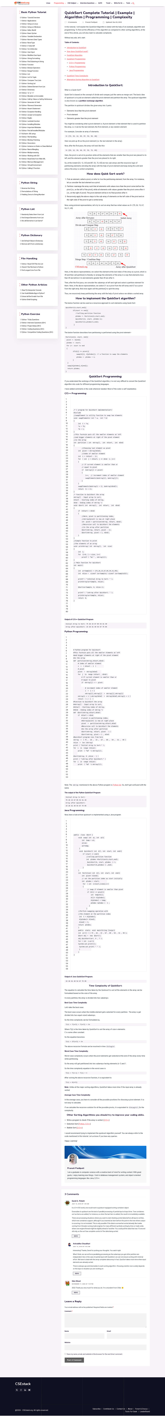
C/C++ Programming (77, 63)
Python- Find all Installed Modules (33, 130)
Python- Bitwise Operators (31, 68)
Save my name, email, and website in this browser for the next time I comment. (95, 1354)
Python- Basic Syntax (29, 33)
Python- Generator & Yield (31, 102)
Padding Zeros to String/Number (33, 194)
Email (109, 1331)
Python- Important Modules (31, 127)
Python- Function (28, 65)
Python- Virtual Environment (32, 165)
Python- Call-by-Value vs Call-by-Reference (37, 99)
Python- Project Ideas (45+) (31, 326)
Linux (48, 3)
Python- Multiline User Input (31, 55)
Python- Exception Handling (31, 112)
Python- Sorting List (28, 83)
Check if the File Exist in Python (32, 267)
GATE (100, 3)
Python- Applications (29, 21)
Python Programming (77, 67)
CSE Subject (72, 3)
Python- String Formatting (31, 58)
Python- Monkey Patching (31, 140)
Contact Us (121, 1409)
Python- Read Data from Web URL (33, 159)
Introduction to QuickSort (76, 48)
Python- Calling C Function (31, 168)
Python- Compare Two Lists (31, 80)
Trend (108, 3)
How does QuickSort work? (77, 51)
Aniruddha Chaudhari (81, 1244)
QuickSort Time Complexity (77, 76)
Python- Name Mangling (30, 149)
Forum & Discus (141, 1409)
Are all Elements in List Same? (32, 221)
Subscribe (97, 1409)
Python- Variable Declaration (32, 36)
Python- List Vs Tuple (29, 77)
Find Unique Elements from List (33, 218)
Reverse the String (28, 188)
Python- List (26, 74)
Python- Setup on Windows (31, 27)
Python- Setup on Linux (30, 24)
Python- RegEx (27, 118)
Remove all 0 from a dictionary (32, 244)
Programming (59, 3)
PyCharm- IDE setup (29, 134)
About (130, 1409)
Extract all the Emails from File (32, 296)
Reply (76, 1236)
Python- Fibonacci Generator (32, 105)
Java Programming (76, 70)
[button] (133, 3)
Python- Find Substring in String (33, 61)
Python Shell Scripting (29, 299)
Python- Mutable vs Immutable (32, 96)
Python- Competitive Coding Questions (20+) (37, 332)
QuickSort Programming (76, 59)
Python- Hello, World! (29, 30)
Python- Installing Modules (31, 124)
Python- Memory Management (32, 162)
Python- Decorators (28, 143)
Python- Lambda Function (31, 121)
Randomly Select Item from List (33, 214)
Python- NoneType (28, 43)
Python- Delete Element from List (33, 87)
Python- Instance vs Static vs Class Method (37, 146)
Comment (69, 1311)
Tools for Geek (131, 1411)
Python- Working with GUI (30, 156)
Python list (117, 785)
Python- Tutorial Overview (31, 17)
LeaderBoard (145, 1411)
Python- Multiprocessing (30, 152)
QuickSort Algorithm (74, 55)
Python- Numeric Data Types (32, 39)
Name (67, 1331)
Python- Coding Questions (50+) (33, 329)
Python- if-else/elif (28, 46)
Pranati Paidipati (91, 22)
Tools (128, 3)
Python (81, 1124)
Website (67, 1342)
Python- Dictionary (28, 90)
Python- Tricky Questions (30, 319)
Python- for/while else (29, 49)
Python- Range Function (30, 71)
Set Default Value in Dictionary (32, 241)
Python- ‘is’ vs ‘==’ (28, 93)
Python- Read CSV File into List (32, 264)
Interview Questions (87, 3)
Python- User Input (28, 52)
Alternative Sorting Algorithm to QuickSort (83, 80)
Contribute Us (108, 1409)
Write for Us (118, 3)
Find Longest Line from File (31, 270)
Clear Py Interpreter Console (31, 290)
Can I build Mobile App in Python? (33, 293)
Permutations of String (30, 191)
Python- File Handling (29, 137)
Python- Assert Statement (31, 108)
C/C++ (106, 1120)
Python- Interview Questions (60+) (34, 323)
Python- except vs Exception (32, 115)
